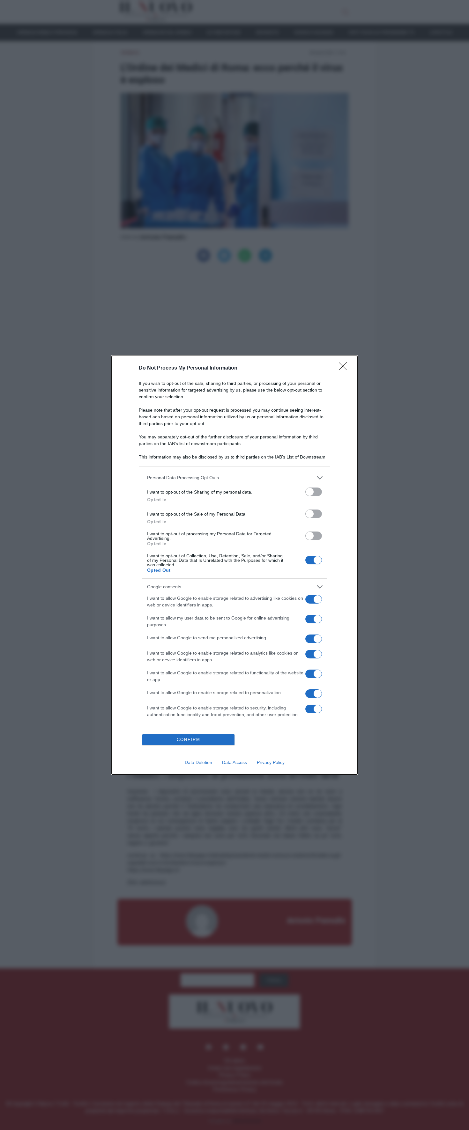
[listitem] (234, 477)
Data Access (234, 762)
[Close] (345, 368)
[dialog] (234, 565)
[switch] (313, 492)
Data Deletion (198, 762)
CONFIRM (188, 739)
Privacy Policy (271, 762)
